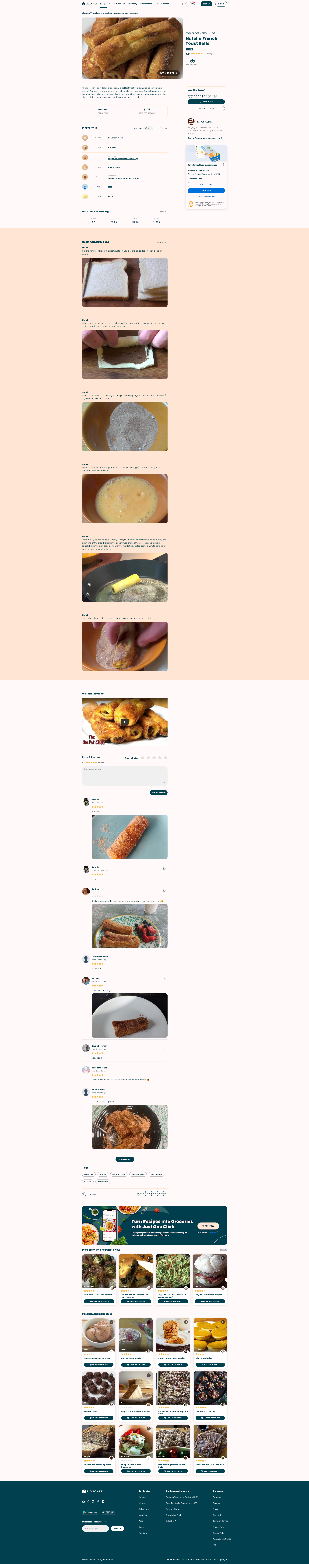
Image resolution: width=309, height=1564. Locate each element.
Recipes (142, 1497)
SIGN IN (221, 4)
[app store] (108, 1512)
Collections (144, 1509)
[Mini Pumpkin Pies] (210, 1343)
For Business (163, 4)
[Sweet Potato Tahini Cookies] (173, 1343)
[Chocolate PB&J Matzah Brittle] (210, 1450)
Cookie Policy (219, 1533)
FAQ (215, 1545)
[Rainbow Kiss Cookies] (210, 1396)
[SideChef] (92, 1492)
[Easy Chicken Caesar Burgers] (210, 1279)
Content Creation (174, 1509)
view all (223, 1250)
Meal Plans (143, 1515)
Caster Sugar (114, 167)
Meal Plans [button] (118, 4)
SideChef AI (171, 1521)
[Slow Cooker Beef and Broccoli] (99, 1279)
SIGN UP (206, 4)
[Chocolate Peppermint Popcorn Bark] (173, 1396)
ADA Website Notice (222, 1539)
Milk (110, 187)
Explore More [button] (146, 4)
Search (142, 1527)
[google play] (90, 1512)
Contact (217, 1515)
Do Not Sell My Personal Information (199, 1559)
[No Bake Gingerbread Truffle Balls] (173, 1450)
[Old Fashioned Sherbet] (136, 1343)
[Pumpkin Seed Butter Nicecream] (136, 1450)
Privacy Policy (219, 1527)
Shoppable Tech (174, 1515)
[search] (184, 3)
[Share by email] (216, 95)
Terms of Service (220, 1521)
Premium (143, 1533)
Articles (142, 1503)
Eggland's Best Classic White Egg (123, 159)
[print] (191, 95)
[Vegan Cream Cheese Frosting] (136, 1396)
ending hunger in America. (208, 205)
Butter (111, 196)
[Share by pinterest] (197, 95)
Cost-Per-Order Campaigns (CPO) (182, 1503)
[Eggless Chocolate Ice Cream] (98, 1343)
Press (215, 1509)
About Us (217, 1497)
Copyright (222, 1559)
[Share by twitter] (210, 95)
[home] (89, 3)
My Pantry (132, 4)
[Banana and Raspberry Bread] (98, 1450)
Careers (216, 1503)
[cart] (192, 3)
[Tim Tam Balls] (98, 1396)
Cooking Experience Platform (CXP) (182, 1497)
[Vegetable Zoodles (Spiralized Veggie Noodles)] (173, 1279)
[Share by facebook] (203, 95)
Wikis (141, 1521)
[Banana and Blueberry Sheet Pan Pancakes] (136, 1279)
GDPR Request (174, 1559)
